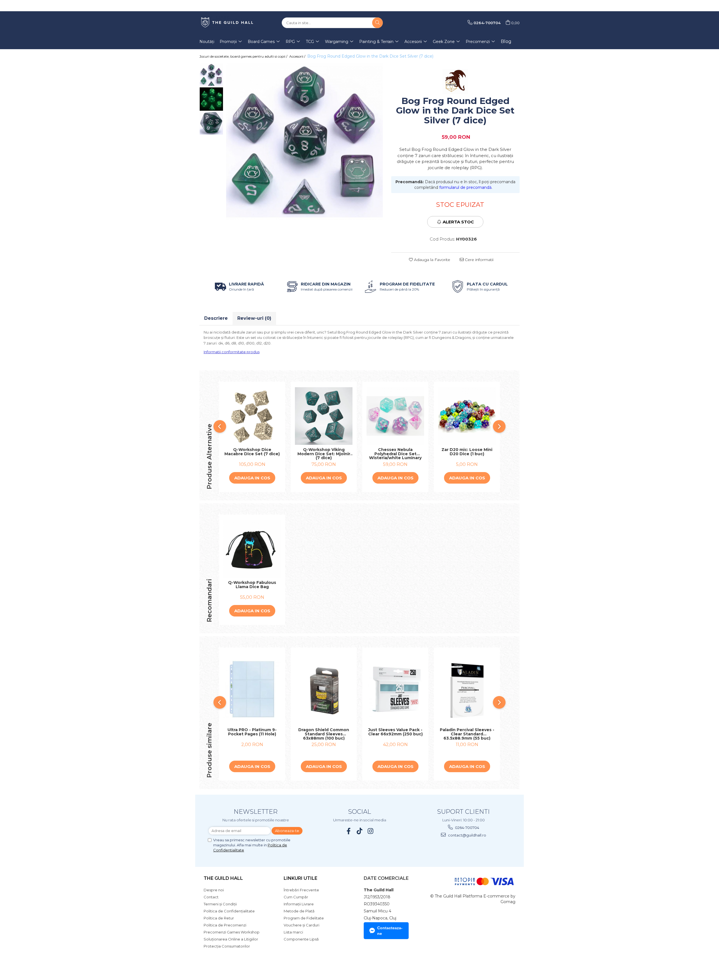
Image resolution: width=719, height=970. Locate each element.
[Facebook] (349, 831)
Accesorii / (297, 56)
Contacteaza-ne (389, 931)
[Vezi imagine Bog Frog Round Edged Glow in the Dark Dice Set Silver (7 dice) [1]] (211, 99)
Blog (506, 41)
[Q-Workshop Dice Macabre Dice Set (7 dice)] (252, 416)
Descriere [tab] (216, 318)
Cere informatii (478, 259)
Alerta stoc (458, 222)
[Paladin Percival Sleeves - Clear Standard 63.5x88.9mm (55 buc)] (467, 689)
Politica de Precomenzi (225, 925)
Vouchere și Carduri (301, 925)
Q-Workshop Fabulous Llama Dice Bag (252, 585)
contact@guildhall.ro (466, 835)
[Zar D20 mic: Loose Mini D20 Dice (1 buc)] (467, 416)
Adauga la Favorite (431, 259)
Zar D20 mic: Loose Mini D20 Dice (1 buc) (467, 452)
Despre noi (214, 890)
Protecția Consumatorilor (227, 946)
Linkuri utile (300, 878)
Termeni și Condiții (220, 904)
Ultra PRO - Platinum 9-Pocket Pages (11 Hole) (252, 732)
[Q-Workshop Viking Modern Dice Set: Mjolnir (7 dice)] (323, 416)
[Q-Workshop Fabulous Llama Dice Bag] (252, 549)
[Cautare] (377, 22)
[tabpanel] (304, 141)
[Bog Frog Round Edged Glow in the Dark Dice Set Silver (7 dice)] (304, 141)
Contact (211, 897)
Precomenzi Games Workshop (232, 932)
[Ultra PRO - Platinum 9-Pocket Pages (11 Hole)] (252, 689)
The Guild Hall (223, 878)
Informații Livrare (299, 904)
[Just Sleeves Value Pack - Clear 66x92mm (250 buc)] (395, 689)
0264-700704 (466, 827)
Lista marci (293, 932)
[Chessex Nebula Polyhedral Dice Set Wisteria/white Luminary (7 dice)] (395, 416)
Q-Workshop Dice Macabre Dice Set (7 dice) (252, 452)
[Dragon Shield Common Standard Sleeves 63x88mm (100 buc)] (323, 689)
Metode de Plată (299, 911)
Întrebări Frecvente (301, 890)
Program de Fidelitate (304, 918)
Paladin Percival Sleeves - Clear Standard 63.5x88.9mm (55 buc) (467, 734)
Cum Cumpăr (296, 897)
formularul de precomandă (465, 187)
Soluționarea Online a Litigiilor (231, 939)
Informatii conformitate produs (232, 352)
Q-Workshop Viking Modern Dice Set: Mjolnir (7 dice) (323, 454)
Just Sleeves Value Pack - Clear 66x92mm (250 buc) (395, 732)
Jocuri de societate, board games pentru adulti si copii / (243, 56)
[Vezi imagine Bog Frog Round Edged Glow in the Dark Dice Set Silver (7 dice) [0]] (211, 75)
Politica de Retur (219, 918)
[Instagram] (371, 831)
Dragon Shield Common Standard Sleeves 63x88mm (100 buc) (323, 734)
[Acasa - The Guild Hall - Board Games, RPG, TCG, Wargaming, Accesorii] (227, 22)
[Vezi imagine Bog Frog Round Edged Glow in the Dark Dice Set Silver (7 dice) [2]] (211, 123)
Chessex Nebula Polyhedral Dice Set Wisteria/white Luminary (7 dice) (395, 454)
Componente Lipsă (301, 939)
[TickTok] (360, 831)
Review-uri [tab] (254, 318)
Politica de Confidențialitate (229, 911)
